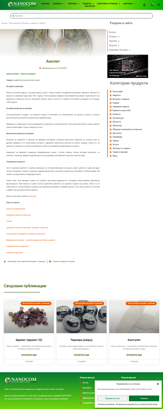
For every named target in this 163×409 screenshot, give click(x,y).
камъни (63, 261)
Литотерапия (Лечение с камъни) (23, 23)
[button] (158, 384)
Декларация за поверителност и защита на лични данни (137, 404)
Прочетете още (29, 355)
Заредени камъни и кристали (18, 215)
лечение (71, 261)
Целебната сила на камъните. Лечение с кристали (27, 228)
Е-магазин (32, 196)
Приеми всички (112, 398)
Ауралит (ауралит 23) (29, 339)
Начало (4, 23)
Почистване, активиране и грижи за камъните (25, 234)
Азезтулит (134, 339)
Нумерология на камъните (17, 246)
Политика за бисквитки (106, 404)
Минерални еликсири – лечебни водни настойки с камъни (30, 240)
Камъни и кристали (14, 253)
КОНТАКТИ (90, 6)
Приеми (144, 398)
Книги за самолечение (15, 209)
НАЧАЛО (45, 4)
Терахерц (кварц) (81, 339)
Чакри (9, 221)
